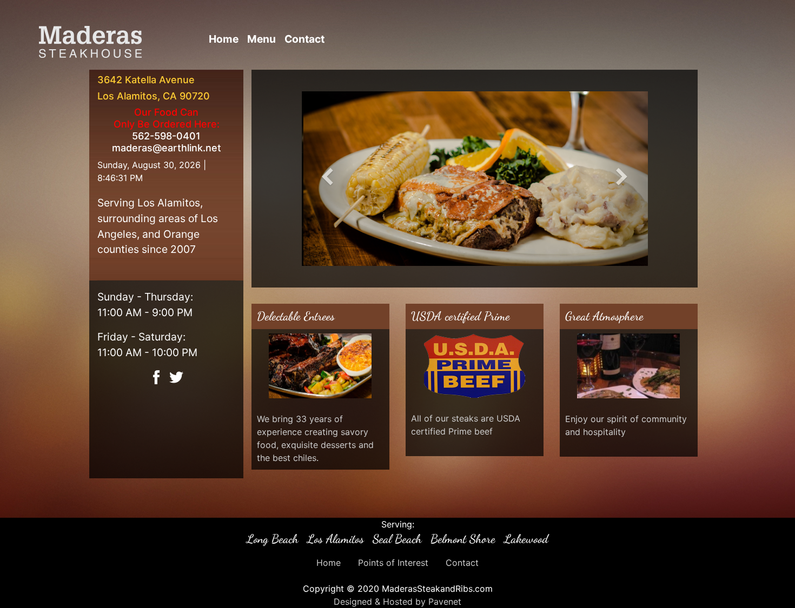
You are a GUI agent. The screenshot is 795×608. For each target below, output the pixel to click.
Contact (304, 38)
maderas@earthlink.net (166, 147)
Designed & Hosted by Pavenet (397, 601)
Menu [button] (261, 38)
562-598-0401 (166, 136)
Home (224, 38)
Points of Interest (393, 562)
